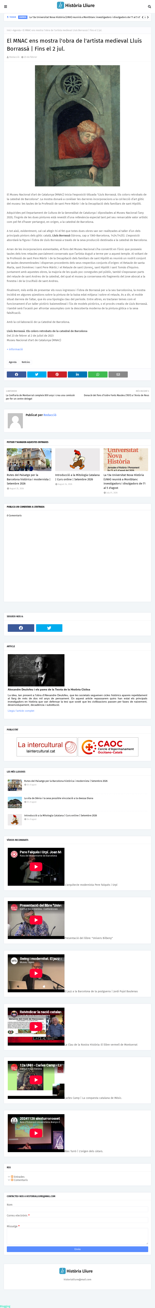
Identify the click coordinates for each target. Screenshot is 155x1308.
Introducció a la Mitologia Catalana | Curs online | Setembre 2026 (77, 477)
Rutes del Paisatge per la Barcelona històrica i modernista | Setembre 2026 (28, 479)
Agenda (17, 30)
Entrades (19, 1176)
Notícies (26, 362)
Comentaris (20, 1180)
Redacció (14, 57)
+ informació (15, 349)
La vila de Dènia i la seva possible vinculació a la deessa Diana (64, 17)
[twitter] (49, 628)
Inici (9, 30)
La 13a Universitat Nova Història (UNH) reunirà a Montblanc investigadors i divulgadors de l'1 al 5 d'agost (125, 481)
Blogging (5, 1306)
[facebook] (21, 628)
